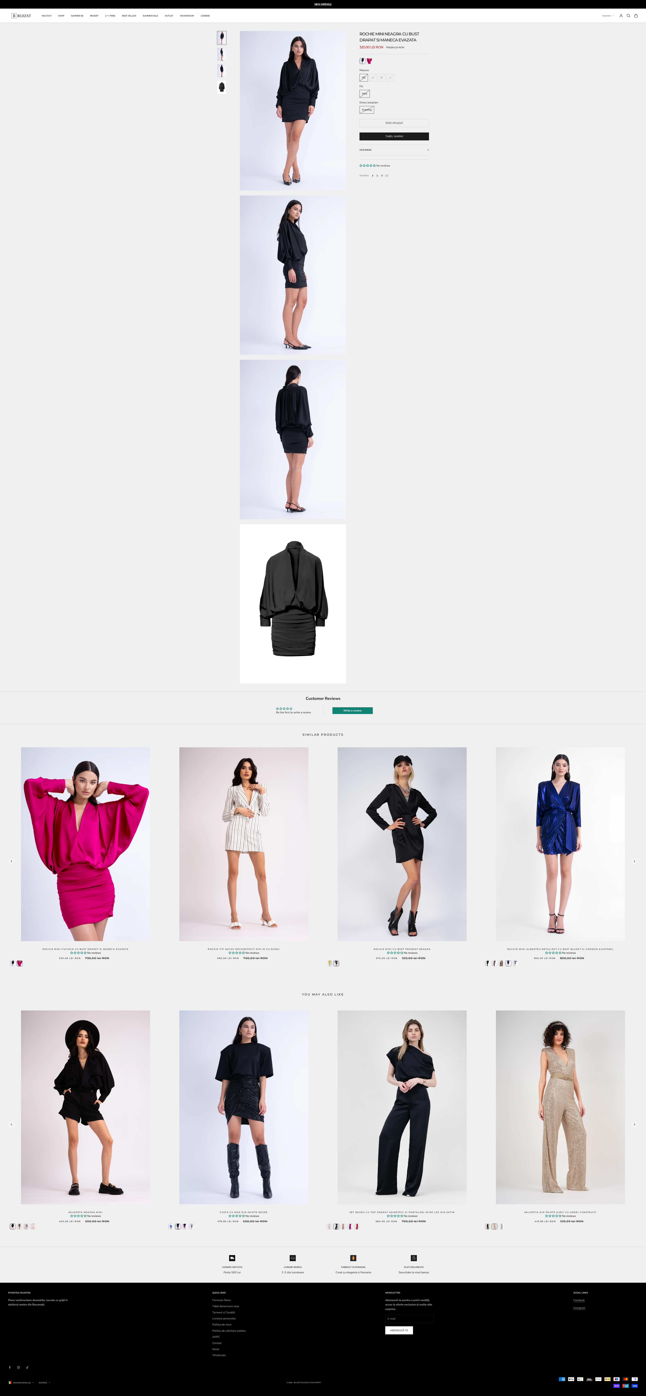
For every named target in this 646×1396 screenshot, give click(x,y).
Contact (217, 1343)
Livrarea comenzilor (224, 1318)
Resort (94, 15)
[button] (368, 166)
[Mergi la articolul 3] (221, 71)
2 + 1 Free (110, 15)
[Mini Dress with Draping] (329, 963)
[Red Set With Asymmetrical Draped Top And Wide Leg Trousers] (357, 1226)
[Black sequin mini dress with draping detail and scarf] (488, 963)
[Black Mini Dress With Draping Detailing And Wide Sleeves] (362, 61)
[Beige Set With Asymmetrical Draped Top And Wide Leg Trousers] (329, 1226)
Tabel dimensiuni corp (225, 1306)
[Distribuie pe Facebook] (372, 175)
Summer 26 (77, 15)
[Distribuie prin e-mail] (386, 175)
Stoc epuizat (394, 123)
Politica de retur (222, 1324)
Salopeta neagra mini (85, 1212)
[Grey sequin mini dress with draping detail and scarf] (515, 963)
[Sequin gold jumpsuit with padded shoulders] (494, 1226)
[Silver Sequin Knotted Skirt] (192, 1226)
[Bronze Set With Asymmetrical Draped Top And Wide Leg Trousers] (343, 1226)
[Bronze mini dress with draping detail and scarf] (494, 963)
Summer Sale (150, 15)
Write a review (352, 710)
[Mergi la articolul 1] (221, 38)
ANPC (216, 1337)
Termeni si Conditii (223, 1312)
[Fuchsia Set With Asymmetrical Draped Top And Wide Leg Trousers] (350, 1226)
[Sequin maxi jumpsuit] (501, 1226)
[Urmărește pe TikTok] (27, 1367)
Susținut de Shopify (311, 1382)
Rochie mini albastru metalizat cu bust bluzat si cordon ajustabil (560, 949)
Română (606, 16)
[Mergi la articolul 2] (221, 54)
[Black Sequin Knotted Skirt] (178, 1226)
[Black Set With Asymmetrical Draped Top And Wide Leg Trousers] (336, 1226)
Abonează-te (399, 1330)
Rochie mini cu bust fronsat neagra (402, 949)
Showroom (187, 15)
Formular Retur (221, 1300)
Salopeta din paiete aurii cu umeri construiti (560, 1212)
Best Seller (129, 15)
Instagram (579, 1308)
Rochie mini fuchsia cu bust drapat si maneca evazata (86, 949)
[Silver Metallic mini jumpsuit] (26, 1226)
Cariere (205, 15)
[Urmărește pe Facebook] (9, 1367)
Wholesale (219, 1355)
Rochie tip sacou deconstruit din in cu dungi (244, 949)
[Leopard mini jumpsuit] (20, 1226)
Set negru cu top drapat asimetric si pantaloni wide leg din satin (402, 1212)
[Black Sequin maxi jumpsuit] (488, 1226)
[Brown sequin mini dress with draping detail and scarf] (501, 963)
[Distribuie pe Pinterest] (382, 175)
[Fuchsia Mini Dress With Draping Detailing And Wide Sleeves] (369, 61)
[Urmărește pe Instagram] (18, 1367)
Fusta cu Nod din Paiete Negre (244, 1212)
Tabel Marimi (394, 136)
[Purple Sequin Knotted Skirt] (185, 1226)
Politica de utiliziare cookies (229, 1331)
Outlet (169, 15)
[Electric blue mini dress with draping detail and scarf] (508, 963)
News (215, 1349)
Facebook (579, 1300)
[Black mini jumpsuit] (13, 1226)
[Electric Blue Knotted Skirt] (171, 1226)
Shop (61, 15)
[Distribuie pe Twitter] (377, 175)
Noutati (46, 15)
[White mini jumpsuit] (33, 1226)
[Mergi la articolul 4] (221, 87)
